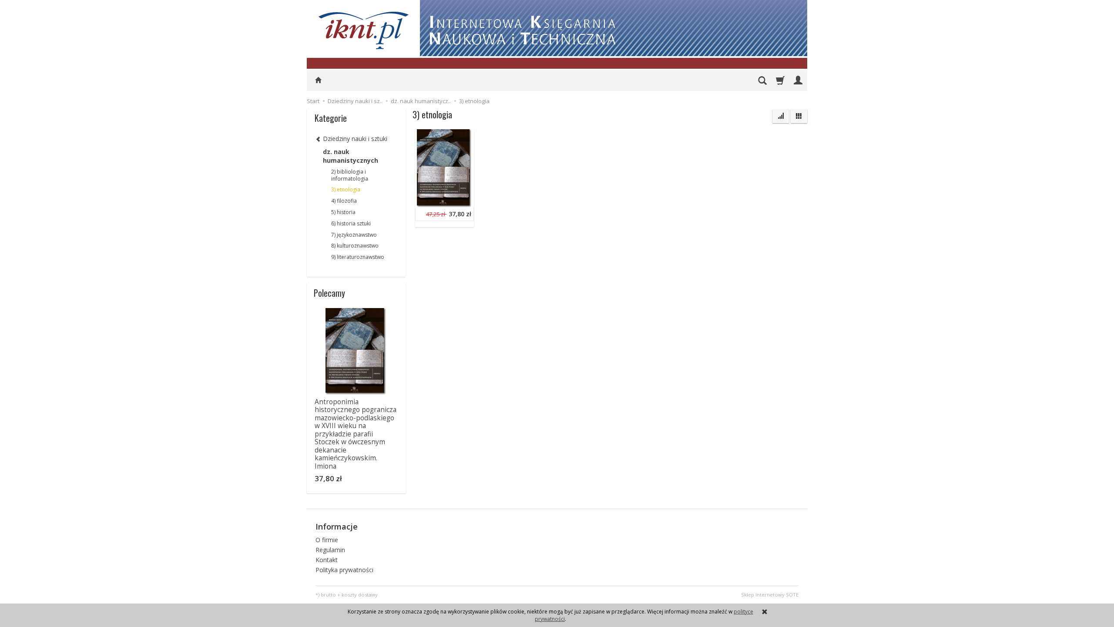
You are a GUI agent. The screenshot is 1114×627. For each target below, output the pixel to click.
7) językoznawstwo (354, 234)
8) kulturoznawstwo (355, 245)
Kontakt (326, 560)
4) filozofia (344, 201)
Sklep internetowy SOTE (770, 594)
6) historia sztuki (351, 223)
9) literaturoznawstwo (357, 257)
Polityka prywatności (344, 570)
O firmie (326, 540)
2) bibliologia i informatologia (349, 175)
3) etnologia (345, 189)
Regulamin (330, 550)
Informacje (336, 526)
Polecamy (329, 292)
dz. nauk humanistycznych (350, 156)
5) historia (343, 212)
